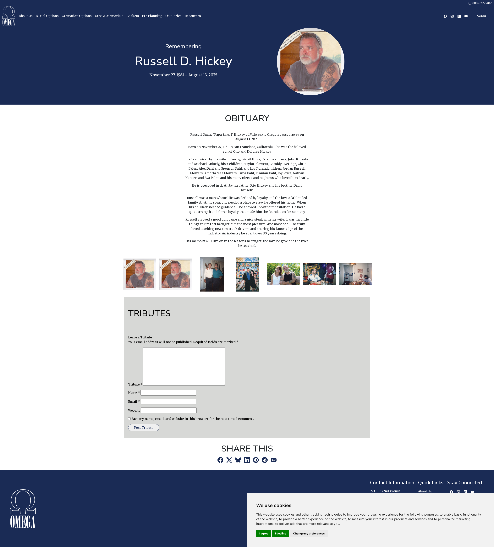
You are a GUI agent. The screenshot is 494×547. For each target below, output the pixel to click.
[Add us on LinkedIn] (467, 492)
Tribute (135, 384)
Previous (119, 274)
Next (375, 274)
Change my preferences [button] (309, 533)
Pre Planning (152, 16)
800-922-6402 (481, 3)
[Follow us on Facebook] (445, 16)
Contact (481, 15)
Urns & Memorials (109, 16)
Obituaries (173, 16)
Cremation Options (77, 16)
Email (134, 401)
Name (134, 393)
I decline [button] (280, 533)
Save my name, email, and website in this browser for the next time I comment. (192, 419)
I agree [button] (263, 533)
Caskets (133, 16)
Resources (193, 16)
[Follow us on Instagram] (452, 16)
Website (134, 410)
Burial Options (47, 16)
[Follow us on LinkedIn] (459, 16)
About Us (26, 16)
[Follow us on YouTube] (466, 16)
